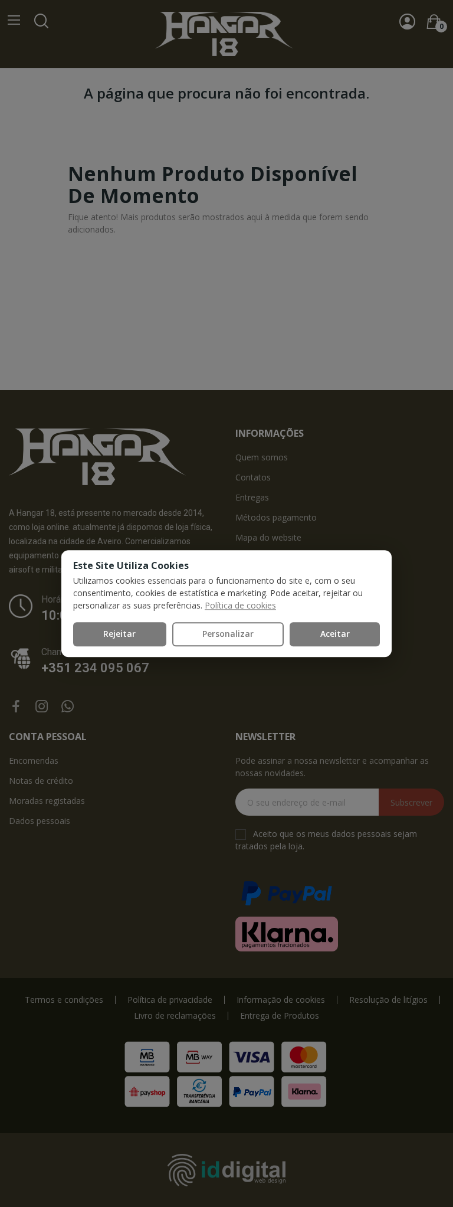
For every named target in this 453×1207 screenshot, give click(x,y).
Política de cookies (240, 605)
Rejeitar (119, 633)
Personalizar (228, 633)
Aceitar (335, 633)
